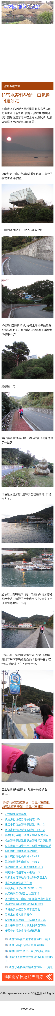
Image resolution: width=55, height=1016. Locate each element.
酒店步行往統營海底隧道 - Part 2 (25, 824)
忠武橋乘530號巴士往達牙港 (22, 893)
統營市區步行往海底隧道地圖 (27, 945)
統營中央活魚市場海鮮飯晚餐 (22, 930)
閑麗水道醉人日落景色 (18, 914)
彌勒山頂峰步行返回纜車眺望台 (24, 867)
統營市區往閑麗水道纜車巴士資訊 (29, 939)
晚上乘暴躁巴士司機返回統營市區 (25, 925)
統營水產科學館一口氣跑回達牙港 (25, 920)
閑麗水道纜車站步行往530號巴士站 (26, 877)
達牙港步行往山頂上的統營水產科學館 (28, 899)
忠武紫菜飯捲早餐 (16, 814)
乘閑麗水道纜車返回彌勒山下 (22, 872)
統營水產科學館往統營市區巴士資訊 (31, 967)
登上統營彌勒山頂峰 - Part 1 (22, 856)
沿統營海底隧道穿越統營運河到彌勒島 (28, 840)
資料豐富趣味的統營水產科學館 (24, 904)
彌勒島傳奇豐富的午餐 (18, 883)
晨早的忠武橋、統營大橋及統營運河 (27, 835)
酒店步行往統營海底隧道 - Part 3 (25, 830)
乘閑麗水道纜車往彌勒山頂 (21, 851)
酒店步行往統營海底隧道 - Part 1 (25, 819)
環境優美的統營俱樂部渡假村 (22, 909)
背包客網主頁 (12, 86)
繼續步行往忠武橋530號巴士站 (23, 888)
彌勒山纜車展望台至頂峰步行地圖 (29, 951)
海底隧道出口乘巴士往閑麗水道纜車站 (28, 846)
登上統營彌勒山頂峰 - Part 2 (22, 861)
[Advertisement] (27, 52)
